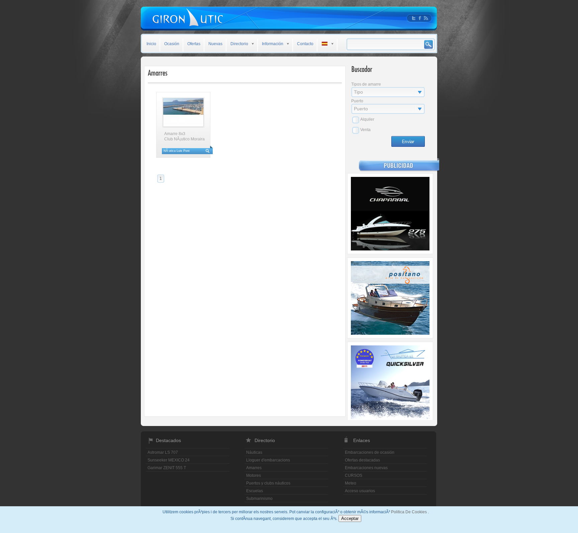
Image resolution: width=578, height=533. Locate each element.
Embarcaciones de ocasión (369, 452)
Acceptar (350, 518)
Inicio (151, 43)
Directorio (239, 43)
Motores (253, 475)
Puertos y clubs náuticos (268, 483)
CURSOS (353, 475)
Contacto (305, 43)
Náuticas (254, 452)
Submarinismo (259, 498)
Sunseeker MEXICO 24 (169, 460)
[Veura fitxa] (183, 112)
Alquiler (367, 119)
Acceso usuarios (360, 491)
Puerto (357, 101)
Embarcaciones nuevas (366, 467)
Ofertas (193, 43)
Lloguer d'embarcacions (268, 460)
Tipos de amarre (366, 84)
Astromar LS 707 (163, 452)
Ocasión (171, 43)
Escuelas (254, 491)
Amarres (254, 467)
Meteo (350, 483)
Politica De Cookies (409, 512)
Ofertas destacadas (362, 460)
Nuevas (215, 43)
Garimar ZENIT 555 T (167, 467)
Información (272, 43)
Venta (365, 129)
